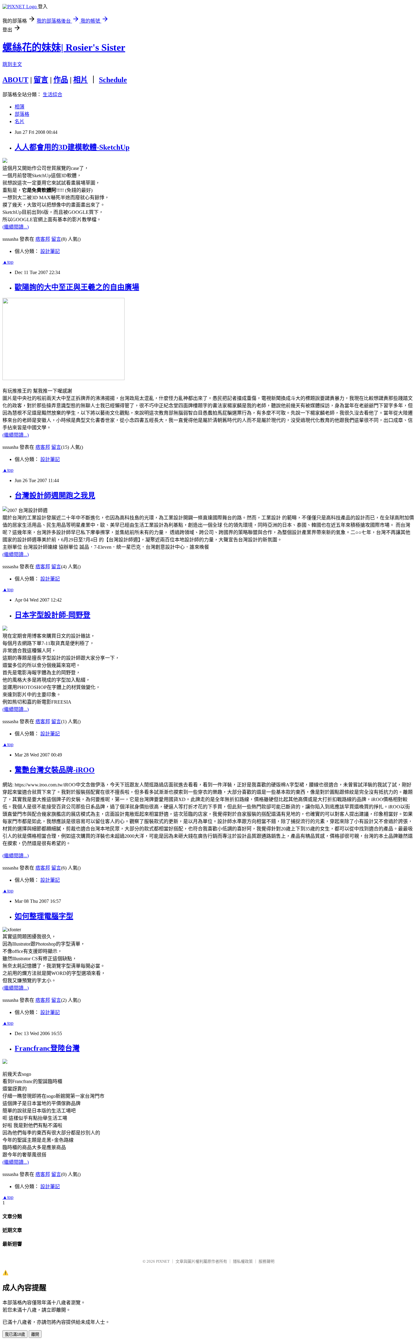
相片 (80, 80)
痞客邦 (42, 239)
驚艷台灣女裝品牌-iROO (55, 770)
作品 (60, 80)
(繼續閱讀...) (15, 226)
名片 (19, 121)
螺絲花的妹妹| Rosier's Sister (63, 47)
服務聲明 (266, 1261)
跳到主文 (12, 64)
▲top (7, 262)
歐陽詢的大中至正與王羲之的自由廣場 (77, 287)
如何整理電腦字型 (44, 916)
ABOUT (15, 80)
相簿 (19, 106)
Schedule (113, 80)
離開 (35, 1334)
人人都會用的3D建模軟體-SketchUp (72, 147)
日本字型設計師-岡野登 (52, 615)
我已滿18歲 (15, 1334)
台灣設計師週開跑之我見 (55, 496)
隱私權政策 (243, 1261)
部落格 (22, 114)
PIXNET (163, 1261)
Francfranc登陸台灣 (47, 1048)
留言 (41, 80)
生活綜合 (52, 94)
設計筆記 (50, 251)
